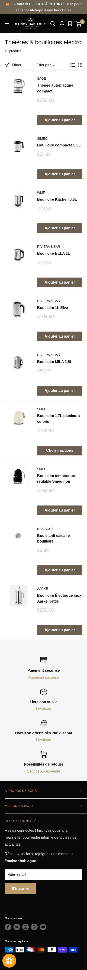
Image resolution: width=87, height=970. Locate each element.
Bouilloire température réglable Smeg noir (56, 479)
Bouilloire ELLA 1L (53, 253)
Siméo (42, 138)
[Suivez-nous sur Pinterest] (34, 927)
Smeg (42, 409)
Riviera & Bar (48, 246)
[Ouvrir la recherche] (52, 23)
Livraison (43, 709)
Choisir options (59, 450)
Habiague (45, 529)
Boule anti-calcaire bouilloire (53, 538)
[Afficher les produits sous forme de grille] (80, 65)
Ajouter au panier (60, 120)
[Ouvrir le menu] (7, 23)
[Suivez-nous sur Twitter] (16, 927)
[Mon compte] (62, 23)
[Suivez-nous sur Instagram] (25, 927)
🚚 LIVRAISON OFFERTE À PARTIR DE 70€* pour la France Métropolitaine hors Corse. (44, 7)
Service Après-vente (43, 771)
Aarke (42, 588)
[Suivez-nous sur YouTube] (43, 927)
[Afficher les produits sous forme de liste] (73, 65)
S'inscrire (20, 888)
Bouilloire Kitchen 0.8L (57, 199)
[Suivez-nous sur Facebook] (8, 927)
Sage (41, 78)
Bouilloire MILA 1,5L (54, 362)
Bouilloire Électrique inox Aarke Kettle (59, 598)
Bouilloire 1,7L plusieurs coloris (58, 419)
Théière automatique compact (55, 88)
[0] (78, 24)
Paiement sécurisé (43, 677)
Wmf (41, 192)
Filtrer (16, 65)
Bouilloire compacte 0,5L (59, 145)
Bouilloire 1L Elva (52, 308)
